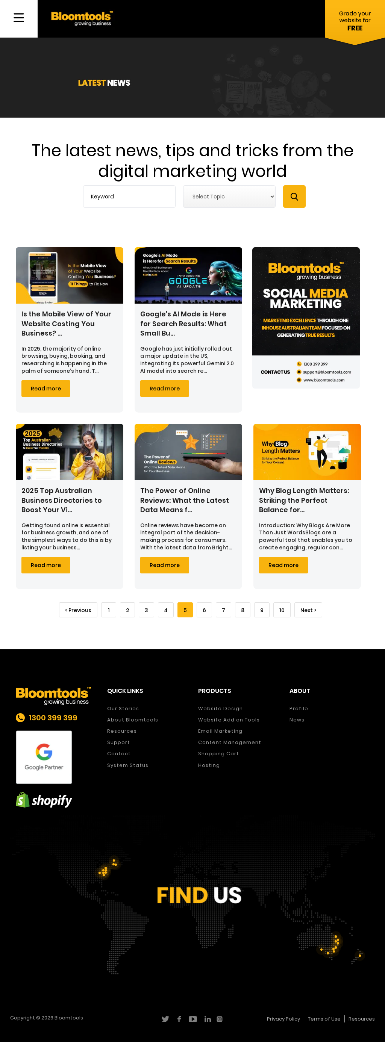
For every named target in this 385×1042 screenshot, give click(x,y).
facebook (179, 1019)
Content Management (229, 742)
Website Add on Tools (229, 719)
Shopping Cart (218, 753)
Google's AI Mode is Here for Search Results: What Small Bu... (183, 323)
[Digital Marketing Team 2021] (306, 317)
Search (294, 196)
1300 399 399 (53, 717)
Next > (308, 610)
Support (118, 742)
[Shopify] (56, 800)
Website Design (220, 708)
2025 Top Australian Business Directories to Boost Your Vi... (61, 500)
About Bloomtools (132, 719)
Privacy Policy (283, 1018)
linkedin (207, 1019)
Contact (119, 753)
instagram (220, 1019)
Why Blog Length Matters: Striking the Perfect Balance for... (304, 500)
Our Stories (123, 708)
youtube (193, 1019)
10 (282, 610)
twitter (165, 1019)
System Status (128, 765)
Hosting (209, 765)
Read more (46, 388)
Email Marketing (220, 731)
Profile (299, 708)
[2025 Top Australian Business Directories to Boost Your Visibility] (69, 452)
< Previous (78, 610)
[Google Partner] (56, 757)
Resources (122, 731)
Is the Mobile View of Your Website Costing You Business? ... (66, 323)
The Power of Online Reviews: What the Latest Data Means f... (184, 500)
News (297, 719)
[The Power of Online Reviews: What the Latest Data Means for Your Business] (188, 452)
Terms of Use (324, 1018)
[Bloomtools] (82, 18)
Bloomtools (69, 1017)
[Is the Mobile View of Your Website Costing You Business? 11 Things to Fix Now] (69, 275)
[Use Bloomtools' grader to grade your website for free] (355, 24)
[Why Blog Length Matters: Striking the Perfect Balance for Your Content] (307, 452)
